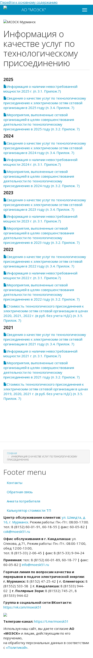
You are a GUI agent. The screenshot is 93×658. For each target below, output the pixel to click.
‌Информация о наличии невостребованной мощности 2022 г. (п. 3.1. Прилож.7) (40, 275)
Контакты (14, 482)
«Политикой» (17, 647)
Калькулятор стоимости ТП (29, 510)
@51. (16, 531)
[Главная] (10, 7)
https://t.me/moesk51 (51, 621)
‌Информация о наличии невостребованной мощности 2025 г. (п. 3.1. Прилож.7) (40, 88)
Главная (12, 453)
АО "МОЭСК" (33, 10)
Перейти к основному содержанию (29, 2)
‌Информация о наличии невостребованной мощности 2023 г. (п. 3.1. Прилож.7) (40, 218)
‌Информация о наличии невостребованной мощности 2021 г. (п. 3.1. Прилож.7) (40, 353)
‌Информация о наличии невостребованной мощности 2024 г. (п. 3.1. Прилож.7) (40, 162)
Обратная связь (20, 492)
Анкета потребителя (23, 501)
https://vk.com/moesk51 (22, 607)
